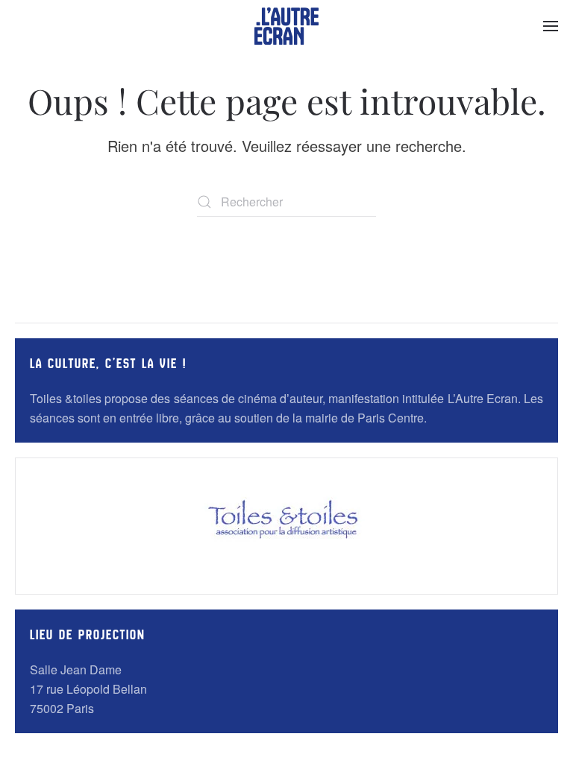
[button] (550, 26)
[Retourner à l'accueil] (286, 26)
